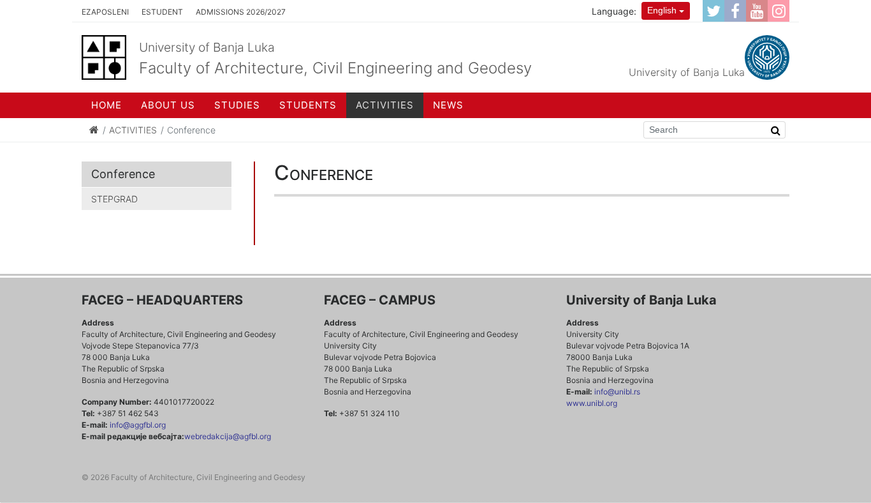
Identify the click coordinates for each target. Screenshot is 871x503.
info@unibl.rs (616, 391)
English (662, 10)
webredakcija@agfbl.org (227, 436)
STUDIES (237, 105)
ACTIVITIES (385, 105)
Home (106, 105)
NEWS (448, 105)
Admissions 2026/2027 (241, 12)
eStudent (162, 12)
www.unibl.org (591, 403)
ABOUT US (168, 105)
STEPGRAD (114, 198)
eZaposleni (105, 12)
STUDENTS (308, 105)
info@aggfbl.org (138, 425)
